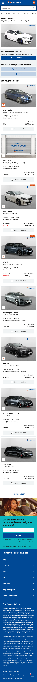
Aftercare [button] (6, 583)
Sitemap (16, 671)
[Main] (15, 2)
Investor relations (8, 678)
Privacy (5, 671)
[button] (3, 3)
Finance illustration (28, 122)
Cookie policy (19, 678)
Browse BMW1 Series (18, 58)
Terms (10, 671)
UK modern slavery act (9, 675)
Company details (23, 675)
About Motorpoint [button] (10, 596)
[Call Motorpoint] (30, 2)
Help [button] (4, 559)
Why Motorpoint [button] (9, 589)
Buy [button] (4, 571)
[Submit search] (34, 8)
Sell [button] (4, 577)
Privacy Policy (16, 546)
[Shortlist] (34, 2)
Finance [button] (6, 565)
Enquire (19, 74)
